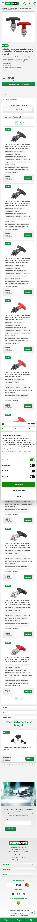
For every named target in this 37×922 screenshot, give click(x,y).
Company (6, 864)
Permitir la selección (18, 490)
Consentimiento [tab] (7, 429)
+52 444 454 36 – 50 (19, 857)
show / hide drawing (15, 117)
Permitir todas (18, 484)
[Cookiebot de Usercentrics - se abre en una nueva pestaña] (27, 424)
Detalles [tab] (17, 429)
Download (6, 869)
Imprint (15, 913)
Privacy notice (13, 915)
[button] (3, 742)
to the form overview (10, 95)
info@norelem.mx (19, 860)
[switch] (32, 465)
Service (5, 875)
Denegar (18, 496)
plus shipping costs (13, 80)
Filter (19, 109)
